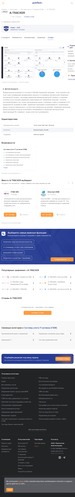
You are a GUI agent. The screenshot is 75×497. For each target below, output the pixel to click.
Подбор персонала (8, 378)
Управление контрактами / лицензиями (16, 258)
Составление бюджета (47, 385)
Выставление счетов (8, 385)
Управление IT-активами (18, 29)
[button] (62, 46)
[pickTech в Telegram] (64, 457)
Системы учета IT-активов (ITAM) (32, 9)
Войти (36, 446)
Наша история (6, 443)
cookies (20, 481)
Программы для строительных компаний (53, 405)
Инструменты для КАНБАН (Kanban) (51, 388)
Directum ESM (53, 192)
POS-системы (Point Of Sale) (48, 412)
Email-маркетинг (7, 395)
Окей (9, 490)
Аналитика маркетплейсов (48, 409)
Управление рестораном (47, 416)
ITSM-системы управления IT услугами (14, 398)
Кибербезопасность (46, 398)
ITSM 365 (15, 192)
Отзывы (50, 37)
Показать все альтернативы (11, 223)
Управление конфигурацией (13, 253)
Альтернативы (29, 37)
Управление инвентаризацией (11, 412)
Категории (13, 9)
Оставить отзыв (29, 16)
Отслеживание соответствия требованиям (18, 247)
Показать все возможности (10, 173)
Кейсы (20, 469)
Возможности (17, 37)
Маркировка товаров (8, 416)
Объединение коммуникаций (11, 405)
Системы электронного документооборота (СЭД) (16, 420)
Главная (4, 9)
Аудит (3, 381)
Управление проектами (9, 388)
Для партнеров (39, 443)
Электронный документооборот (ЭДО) (52, 419)
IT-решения (22, 454)
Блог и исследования (25, 466)
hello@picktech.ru (61, 448)
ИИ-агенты (22, 446)
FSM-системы (43, 378)
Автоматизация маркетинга (48, 395)
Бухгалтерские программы (48, 381)
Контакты (4, 446)
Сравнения (41, 37)
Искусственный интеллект (10, 409)
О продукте (5, 37)
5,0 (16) (14, 194)
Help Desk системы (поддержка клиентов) (16, 402)
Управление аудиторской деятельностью (17, 242)
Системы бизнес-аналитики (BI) (12, 424)
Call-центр (42, 402)
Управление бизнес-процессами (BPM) (14, 392)
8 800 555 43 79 (57, 451)
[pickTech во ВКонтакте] (60, 457)
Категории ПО (23, 443)
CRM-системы (43, 392)
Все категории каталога (37, 430)
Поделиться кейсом (25, 472)
